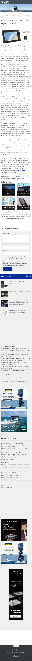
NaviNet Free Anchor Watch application (11, 475)
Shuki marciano (6, 479)
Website (5, 250)
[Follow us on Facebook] (27, 276)
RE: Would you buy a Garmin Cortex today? (12, 469)
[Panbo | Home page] (6, 2)
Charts (14, 15)
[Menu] (30, 2)
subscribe (10, 265)
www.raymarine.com (18, 178)
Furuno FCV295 (5, 462)
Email (18, 245)
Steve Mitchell (6, 472)
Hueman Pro (23, 652)
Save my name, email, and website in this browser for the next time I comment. (14, 257)
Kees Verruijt (6, 487)
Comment (6, 233)
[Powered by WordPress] (12, 652)
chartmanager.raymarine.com (19, 170)
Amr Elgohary (6, 466)
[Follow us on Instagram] (30, 276)
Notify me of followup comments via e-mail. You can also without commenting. (15, 264)
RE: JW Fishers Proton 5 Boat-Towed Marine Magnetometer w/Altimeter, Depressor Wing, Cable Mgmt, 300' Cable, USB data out (14, 445)
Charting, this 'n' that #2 (18, 370)
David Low (5, 450)
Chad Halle (5, 459)
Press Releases (7, 15)
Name (4, 245)
